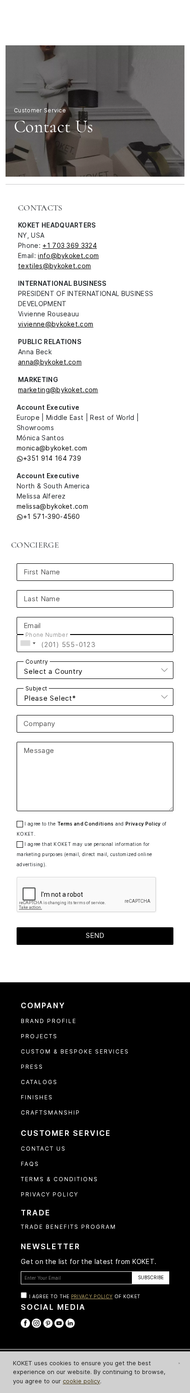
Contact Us (43, 1148)
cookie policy (81, 1381)
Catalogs (39, 1082)
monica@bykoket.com (52, 448)
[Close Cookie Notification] (179, 1363)
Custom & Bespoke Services (75, 1051)
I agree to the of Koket (84, 1296)
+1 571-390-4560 (51, 516)
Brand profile (49, 1020)
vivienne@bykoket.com (55, 324)
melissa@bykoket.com (52, 506)
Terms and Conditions (85, 823)
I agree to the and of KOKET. (92, 829)
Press (32, 1066)
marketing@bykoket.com (58, 390)
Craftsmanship (50, 1112)
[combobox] (27, 643)
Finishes (37, 1097)
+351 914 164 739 (52, 458)
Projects (39, 1036)
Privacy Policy (142, 823)
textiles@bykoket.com (54, 266)
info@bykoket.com (68, 255)
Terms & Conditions (59, 1179)
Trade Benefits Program (68, 1226)
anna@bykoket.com (50, 362)
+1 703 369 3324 (69, 245)
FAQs (30, 1163)
